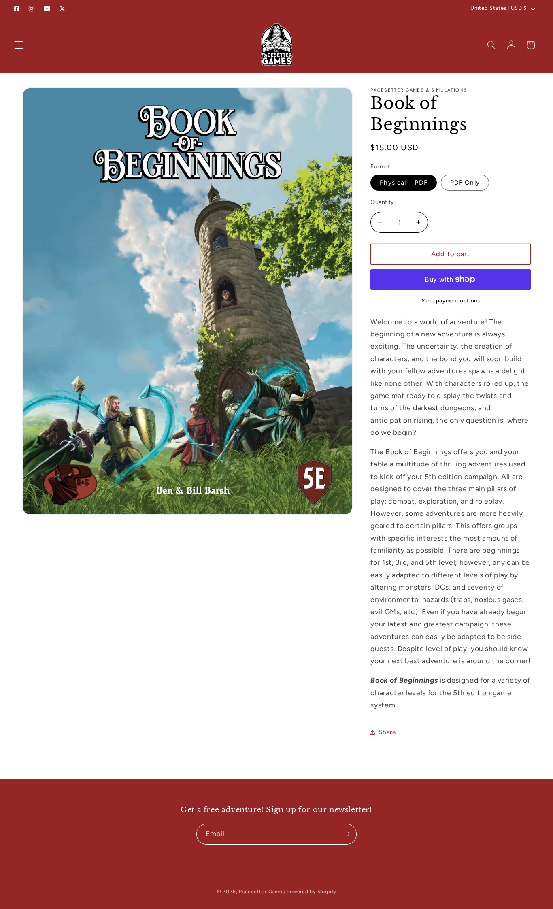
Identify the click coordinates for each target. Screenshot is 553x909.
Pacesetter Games (262, 891)
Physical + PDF (403, 182)
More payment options (450, 300)
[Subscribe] (346, 834)
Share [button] (387, 732)
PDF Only (465, 182)
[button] (18, 45)
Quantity (382, 202)
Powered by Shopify (311, 891)
